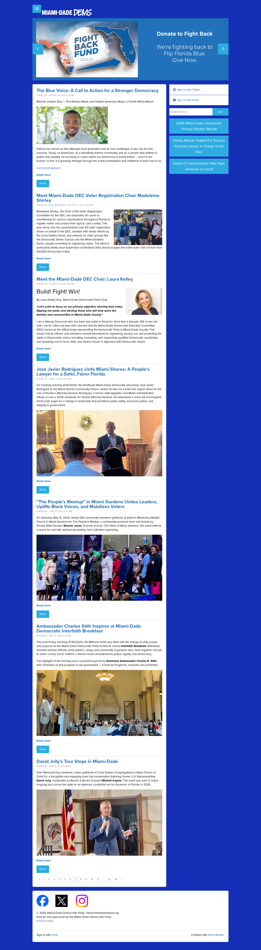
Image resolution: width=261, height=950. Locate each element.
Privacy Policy (44, 921)
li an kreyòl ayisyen (48, 167)
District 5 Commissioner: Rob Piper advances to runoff (199, 166)
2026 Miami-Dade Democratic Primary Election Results (199, 126)
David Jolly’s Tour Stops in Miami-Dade (77, 761)
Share (42, 183)
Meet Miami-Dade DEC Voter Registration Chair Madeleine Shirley (98, 198)
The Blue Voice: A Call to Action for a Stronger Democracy (97, 90)
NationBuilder (216, 935)
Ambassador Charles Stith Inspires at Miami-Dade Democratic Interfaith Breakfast (88, 628)
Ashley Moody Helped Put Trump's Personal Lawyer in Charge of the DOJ (199, 146)
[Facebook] (45, 900)
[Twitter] (64, 900)
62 (109, 879)
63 (116, 879)
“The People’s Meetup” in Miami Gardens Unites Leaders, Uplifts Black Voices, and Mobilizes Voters (96, 504)
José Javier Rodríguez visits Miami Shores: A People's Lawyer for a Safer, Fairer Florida (93, 372)
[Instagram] (85, 900)
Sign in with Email (187, 100)
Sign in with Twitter (188, 89)
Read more (43, 175)
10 (92, 879)
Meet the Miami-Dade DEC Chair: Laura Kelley (84, 279)
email (54, 935)
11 (98, 879)
